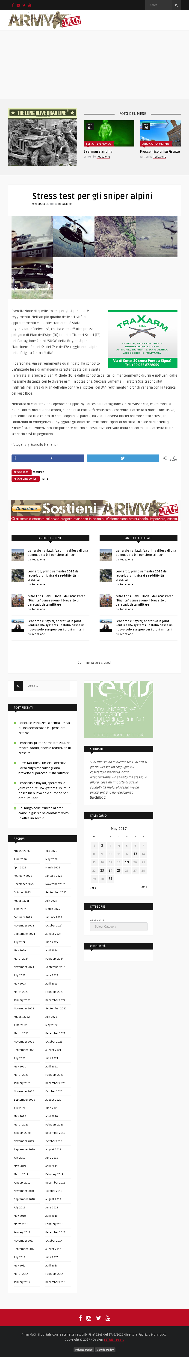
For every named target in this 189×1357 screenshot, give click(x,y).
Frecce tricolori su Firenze (104, 152)
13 (135, 854)
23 (102, 871)
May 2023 (20, 983)
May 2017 (20, 1265)
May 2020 (20, 1116)
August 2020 (53, 1100)
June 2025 (20, 909)
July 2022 (51, 1017)
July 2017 (19, 1257)
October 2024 (53, 925)
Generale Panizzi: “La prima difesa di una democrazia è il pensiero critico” (44, 728)
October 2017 (53, 1241)
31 (110, 879)
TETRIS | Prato (114, 1340)
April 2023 (51, 983)
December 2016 (55, 1282)
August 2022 (22, 1017)
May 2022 (51, 1025)
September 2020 (24, 1100)
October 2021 (53, 1041)
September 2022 (56, 1008)
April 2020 (51, 1116)
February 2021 (54, 1075)
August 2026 (22, 851)
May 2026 (51, 859)
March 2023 (21, 992)
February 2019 (54, 1174)
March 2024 (21, 959)
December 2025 (24, 884)
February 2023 (54, 992)
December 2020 (55, 1083)
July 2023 (19, 975)
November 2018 (24, 1191)
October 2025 (22, 892)
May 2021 (20, 1066)
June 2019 (51, 1158)
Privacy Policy (83, 1349)
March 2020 (21, 1124)
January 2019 (22, 1182)
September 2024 (24, 934)
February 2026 (23, 876)
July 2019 (19, 1158)
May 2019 (20, 1166)
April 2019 (51, 1166)
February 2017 (54, 1274)
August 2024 (53, 934)
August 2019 (53, 1149)
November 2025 (55, 884)
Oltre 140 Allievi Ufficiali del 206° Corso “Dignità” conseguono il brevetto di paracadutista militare (56, 601)
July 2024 (19, 942)
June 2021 (51, 1058)
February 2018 (54, 1224)
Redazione (103, 156)
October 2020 (53, 1091)
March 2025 (52, 909)
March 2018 (21, 1224)
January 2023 (22, 1000)
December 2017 (55, 1232)
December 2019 (55, 1133)
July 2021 (19, 1058)
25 (119, 871)
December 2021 (55, 1033)
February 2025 (23, 917)
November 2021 (24, 1041)
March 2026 (52, 867)
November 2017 (24, 1241)
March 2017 (21, 1274)
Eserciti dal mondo (154, 144)
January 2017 (22, 1282)
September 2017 (24, 1249)
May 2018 (20, 1216)
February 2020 (54, 1124)
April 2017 (51, 1265)
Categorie (97, 920)
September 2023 (55, 967)
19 (127, 862)
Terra (44, 479)
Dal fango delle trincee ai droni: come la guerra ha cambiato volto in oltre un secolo (43, 813)
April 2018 (51, 1216)
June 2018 (51, 1207)
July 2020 (20, 1108)
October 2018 (53, 1191)
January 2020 (22, 1133)
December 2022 (55, 1000)
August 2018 (53, 1199)
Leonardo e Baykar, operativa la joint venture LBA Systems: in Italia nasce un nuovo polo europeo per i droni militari (56, 625)
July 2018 (19, 1207)
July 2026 (51, 851)
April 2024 (51, 950)
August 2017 (53, 1249)
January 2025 (53, 917)
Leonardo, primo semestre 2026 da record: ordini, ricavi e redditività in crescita (53, 576)
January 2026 (53, 876)
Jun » (144, 887)
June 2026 (20, 859)
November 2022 (24, 1008)
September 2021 (24, 1050)
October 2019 (53, 1141)
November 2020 (24, 1091)
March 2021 (21, 1075)
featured (38, 472)
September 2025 (55, 892)
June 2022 (20, 1025)
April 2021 (51, 1066)
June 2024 (51, 942)
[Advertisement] (94, 64)
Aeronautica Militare (99, 144)
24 (110, 871)
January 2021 (22, 1083)
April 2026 (20, 867)
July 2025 (51, 901)
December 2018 (55, 1182)
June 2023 (51, 975)
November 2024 (24, 925)
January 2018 (22, 1232)
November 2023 (24, 967)
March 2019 (21, 1174)
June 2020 (51, 1108)
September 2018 (24, 1199)
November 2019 (24, 1141)
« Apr (93, 888)
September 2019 (24, 1149)
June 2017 (51, 1257)
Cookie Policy (105, 1349)
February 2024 (54, 959)
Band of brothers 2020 (157, 152)
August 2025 (22, 901)
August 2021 (53, 1050)
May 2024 (20, 950)
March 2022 (21, 1033)
